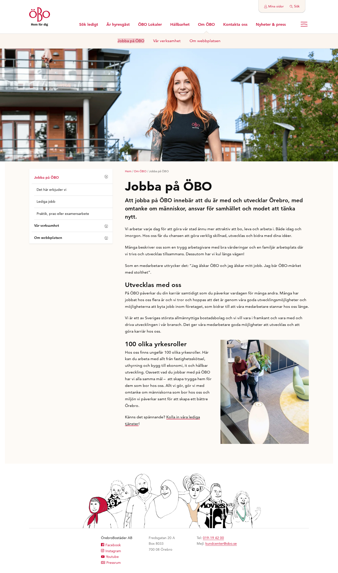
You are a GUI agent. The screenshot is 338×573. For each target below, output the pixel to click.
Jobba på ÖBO (46, 177)
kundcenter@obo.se (221, 543)
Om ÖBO (140, 171)
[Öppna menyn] (304, 24)
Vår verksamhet (46, 225)
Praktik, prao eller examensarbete (63, 213)
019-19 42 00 (213, 538)
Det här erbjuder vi (51, 189)
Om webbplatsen (48, 237)
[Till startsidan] (39, 17)
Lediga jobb (46, 201)
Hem (128, 171)
